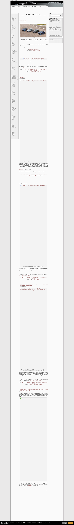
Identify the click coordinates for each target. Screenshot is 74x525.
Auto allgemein (33, 50)
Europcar (32, 69)
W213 (33, 70)
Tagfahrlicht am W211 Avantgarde (57, 29)
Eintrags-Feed (52, 40)
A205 (22, 69)
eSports (13, 45)
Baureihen (18, 6)
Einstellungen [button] (64, 523)
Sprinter (13, 110)
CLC (12, 36)
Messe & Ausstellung (32, 384)
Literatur (13, 70)
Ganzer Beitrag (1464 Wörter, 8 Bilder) (30, 172)
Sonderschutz (14, 108)
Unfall (13, 119)
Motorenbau (13, 82)
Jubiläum (13, 67)
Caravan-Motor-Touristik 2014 (25, 382)
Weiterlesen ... (44, 44)
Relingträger (28, 175)
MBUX (13, 73)
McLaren (13, 74)
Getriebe (13, 53)
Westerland (35, 70)
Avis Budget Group (31, 490)
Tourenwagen (14, 116)
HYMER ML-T (34, 382)
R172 (39, 69)
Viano (34, 491)
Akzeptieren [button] (70, 523)
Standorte (13, 111)
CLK (12, 37)
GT (12, 60)
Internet (13, 66)
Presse (13, 93)
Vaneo (13, 123)
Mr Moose (13, 84)
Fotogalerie (24, 6)
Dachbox (22, 174)
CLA (12, 34)
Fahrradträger (26, 174)
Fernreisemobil (36, 277)
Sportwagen (13, 109)
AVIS (27, 490)
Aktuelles (13, 6)
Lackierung (13, 69)
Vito (35, 491)
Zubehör (13, 136)
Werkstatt (13, 131)
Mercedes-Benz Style (15, 76)
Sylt (46, 69)
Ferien (29, 174)
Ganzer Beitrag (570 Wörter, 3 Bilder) (35, 380)
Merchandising (14, 78)
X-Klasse (13, 134)
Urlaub (38, 49)
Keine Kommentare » (38, 71)
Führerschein (31, 49)
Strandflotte (43, 69)
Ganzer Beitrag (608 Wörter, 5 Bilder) (24, 275)
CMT (30, 382)
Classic (13, 35)
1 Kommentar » (38, 50)
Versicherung (14, 127)
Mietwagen (36, 69)
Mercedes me (14, 75)
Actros (13, 16)
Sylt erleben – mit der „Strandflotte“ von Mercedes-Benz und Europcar (33, 55)
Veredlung (13, 124)
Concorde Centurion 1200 (30, 277)
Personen (13, 90)
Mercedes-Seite (12, 0)
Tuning (13, 118)
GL (12, 54)
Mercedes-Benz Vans (37, 490)
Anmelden (51, 39)
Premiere (13, 92)
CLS (12, 38)
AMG (13, 19)
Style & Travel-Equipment (34, 175)
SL (12, 102)
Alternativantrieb (14, 18)
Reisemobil (38, 382)
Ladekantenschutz (33, 174)
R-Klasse (13, 95)
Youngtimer (13, 135)
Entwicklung (13, 41)
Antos (13, 20)
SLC (12, 103)
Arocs (13, 21)
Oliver (51, 22)
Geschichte (13, 52)
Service (13, 98)
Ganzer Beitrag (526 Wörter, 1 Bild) (35, 47)
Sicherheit (13, 100)
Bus (12, 30)
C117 (30, 69)
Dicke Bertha (34, 6)
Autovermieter (24, 490)
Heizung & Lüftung (14, 62)
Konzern (13, 68)
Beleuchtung (13, 27)
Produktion (13, 94)
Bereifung (13, 28)
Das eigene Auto (23, 20)
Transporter (13, 117)
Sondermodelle (14, 107)
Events (13, 46)
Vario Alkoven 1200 (44, 277)
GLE (12, 57)
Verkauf (13, 126)
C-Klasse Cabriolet (26, 69)
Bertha (13, 29)
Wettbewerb (13, 132)
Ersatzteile (13, 44)
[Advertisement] (37, 9)
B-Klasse (13, 25)
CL (12, 33)
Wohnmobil (33, 278)
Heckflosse (13, 61)
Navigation (13, 86)
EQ (12, 42)
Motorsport (13, 83)
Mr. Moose (39, 6)
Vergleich (13, 125)
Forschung (13, 49)
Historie (29, 6)
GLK (12, 58)
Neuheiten (13, 87)
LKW (32, 279)
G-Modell (13, 50)
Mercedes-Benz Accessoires (40, 174)
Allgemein (13, 17)
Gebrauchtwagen (14, 51)
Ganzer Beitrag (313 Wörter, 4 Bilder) (24, 67)
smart (13, 106)
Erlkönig (13, 43)
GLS (12, 59)
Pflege (13, 91)
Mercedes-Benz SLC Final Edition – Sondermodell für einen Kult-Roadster (55, 20)
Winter (13, 133)
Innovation (35, 49)
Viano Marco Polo (44, 382)
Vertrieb (13, 128)
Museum (13, 85)
